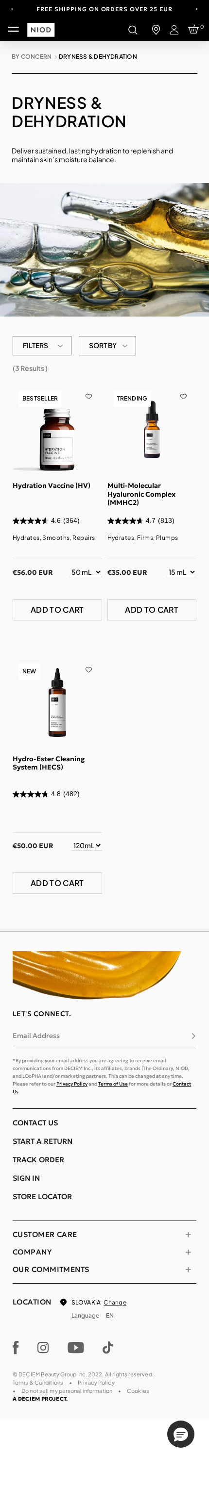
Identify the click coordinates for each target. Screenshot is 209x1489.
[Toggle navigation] (13, 29)
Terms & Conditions (38, 1382)
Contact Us (35, 1122)
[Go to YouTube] (76, 1347)
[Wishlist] (89, 390)
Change (115, 1302)
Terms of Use (113, 1084)
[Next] (196, 8)
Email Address (36, 1035)
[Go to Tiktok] (108, 1347)
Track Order (38, 1159)
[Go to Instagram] (43, 1347)
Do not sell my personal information (66, 1391)
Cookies (138, 1391)
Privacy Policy (71, 1084)
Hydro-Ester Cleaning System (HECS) (49, 763)
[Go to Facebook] (16, 1347)
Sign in (26, 1178)
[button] (180, 1434)
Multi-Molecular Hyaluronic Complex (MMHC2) (141, 494)
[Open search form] (132, 29)
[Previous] (12, 8)
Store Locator (42, 1196)
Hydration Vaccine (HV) (51, 485)
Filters (35, 345)
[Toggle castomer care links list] (188, 1234)
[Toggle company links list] (188, 1252)
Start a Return (42, 1141)
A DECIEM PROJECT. (40, 1398)
